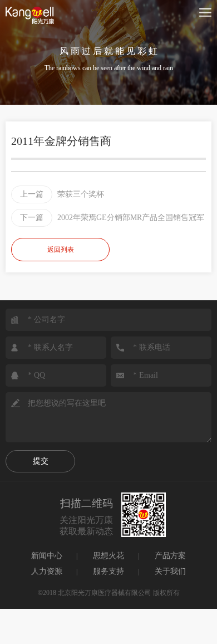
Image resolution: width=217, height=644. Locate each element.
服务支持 (108, 571)
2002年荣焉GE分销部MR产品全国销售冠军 (112, 217)
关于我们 (170, 571)
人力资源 (46, 571)
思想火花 (108, 556)
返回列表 (60, 249)
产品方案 (170, 556)
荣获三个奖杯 (62, 194)
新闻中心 (46, 556)
